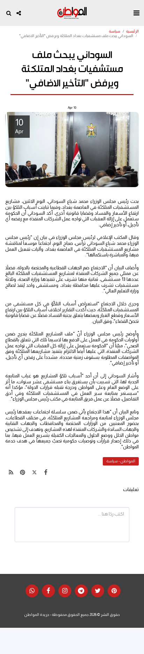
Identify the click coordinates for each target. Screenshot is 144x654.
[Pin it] (22, 472)
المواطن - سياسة (120, 461)
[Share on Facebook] (46, 472)
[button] (136, 13)
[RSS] (11, 472)
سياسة (114, 31)
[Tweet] (34, 472)
